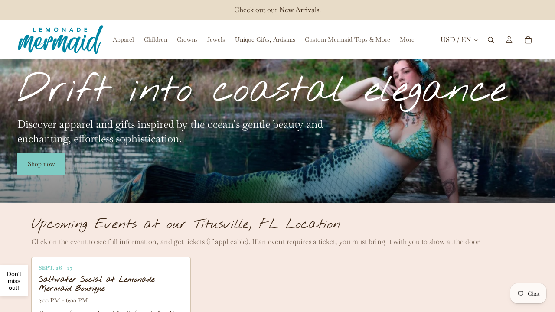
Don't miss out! (14, 280)
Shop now (41, 164)
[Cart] (528, 39)
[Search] (490, 39)
